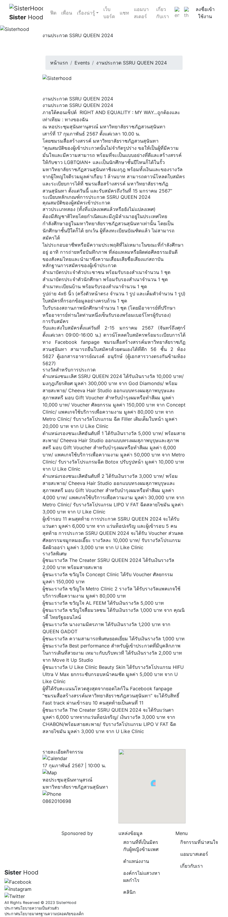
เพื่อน (66, 13)
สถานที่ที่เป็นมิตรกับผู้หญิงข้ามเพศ (141, 845)
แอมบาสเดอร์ (141, 12)
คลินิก (129, 892)
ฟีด (53, 13)
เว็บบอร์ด (109, 12)
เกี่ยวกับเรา (162, 12)
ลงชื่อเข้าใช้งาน (205, 12)
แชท (124, 13)
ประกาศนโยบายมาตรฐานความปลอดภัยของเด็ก (44, 914)
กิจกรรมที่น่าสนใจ (199, 842)
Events (82, 63)
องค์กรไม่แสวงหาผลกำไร (141, 876)
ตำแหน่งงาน (136, 861)
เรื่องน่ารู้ (86, 13)
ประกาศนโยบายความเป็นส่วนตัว (31, 908)
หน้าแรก (59, 63)
